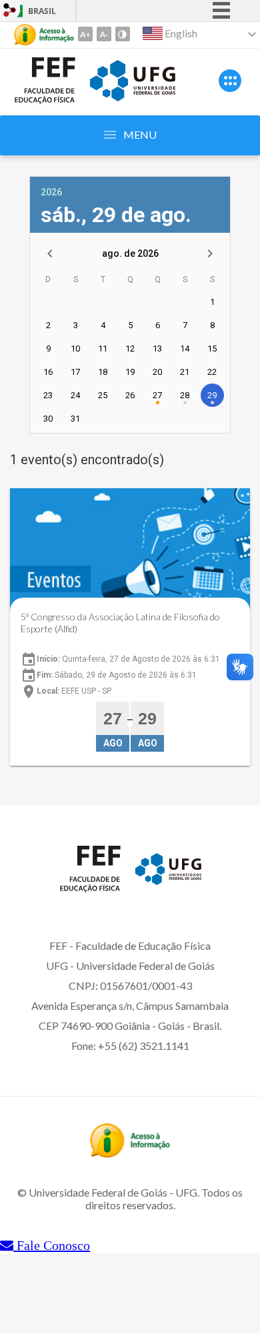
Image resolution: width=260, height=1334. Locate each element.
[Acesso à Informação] (44, 34)
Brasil (42, 11)
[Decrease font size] (104, 34)
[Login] (10, 11)
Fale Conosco (51, 1245)
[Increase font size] (85, 34)
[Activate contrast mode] (122, 34)
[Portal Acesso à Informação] (130, 1153)
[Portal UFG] (132, 96)
